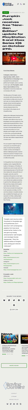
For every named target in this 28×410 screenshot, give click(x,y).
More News (14, 365)
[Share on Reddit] (24, 300)
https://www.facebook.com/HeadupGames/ (11, 258)
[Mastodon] (10, 404)
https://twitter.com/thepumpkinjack (13, 282)
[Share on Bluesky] (4, 300)
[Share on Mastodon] (9, 300)
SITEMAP (14, 396)
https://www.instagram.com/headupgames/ (11, 264)
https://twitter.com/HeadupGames (13, 253)
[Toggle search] (18, 4)
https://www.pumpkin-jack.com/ (12, 278)
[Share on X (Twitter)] (14, 300)
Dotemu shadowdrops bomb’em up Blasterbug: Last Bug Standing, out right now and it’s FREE (9, 348)
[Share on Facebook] (19, 300)
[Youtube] (14, 404)
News (6, 12)
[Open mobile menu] (24, 4)
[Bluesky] (7, 404)
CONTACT (14, 393)
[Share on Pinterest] (14, 305)
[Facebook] (17, 404)
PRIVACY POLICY (14, 399)
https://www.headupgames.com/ (13, 269)
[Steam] (20, 404)
